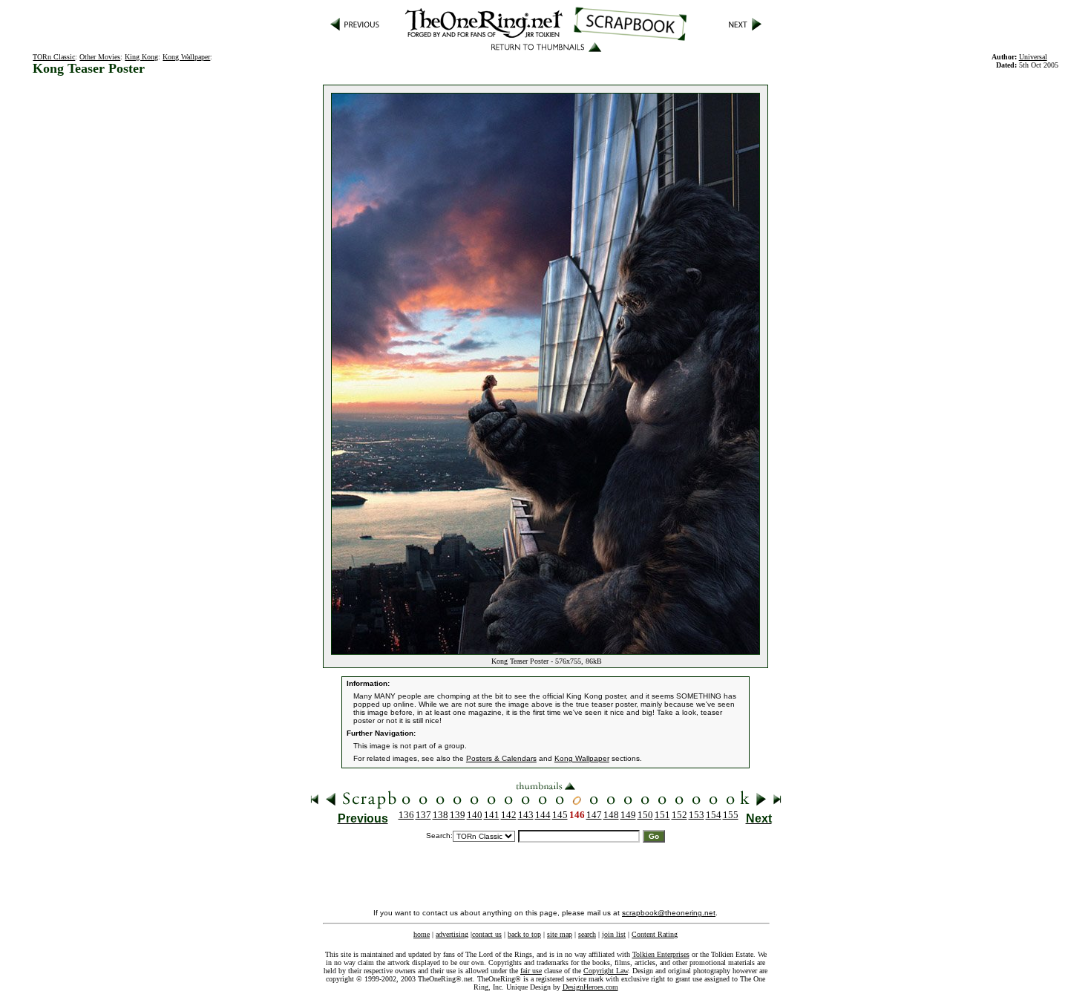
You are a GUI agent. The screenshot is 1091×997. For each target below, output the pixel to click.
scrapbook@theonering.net (668, 913)
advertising (452, 934)
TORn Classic (54, 57)
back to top (524, 934)
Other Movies (99, 57)
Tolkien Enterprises (660, 954)
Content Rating (655, 934)
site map (559, 934)
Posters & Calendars (501, 758)
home (421, 934)
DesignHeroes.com (590, 987)
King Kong (141, 57)
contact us (487, 934)
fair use (531, 971)
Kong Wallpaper (186, 57)
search (587, 934)
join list (614, 934)
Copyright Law (605, 971)
